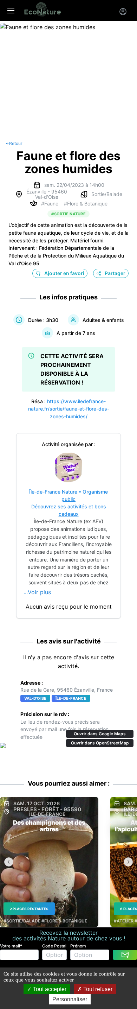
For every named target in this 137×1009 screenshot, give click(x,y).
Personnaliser (69, 999)
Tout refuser (97, 989)
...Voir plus (37, 592)
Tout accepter (49, 989)
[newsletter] (125, 955)
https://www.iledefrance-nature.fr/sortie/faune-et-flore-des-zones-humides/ (68, 408)
